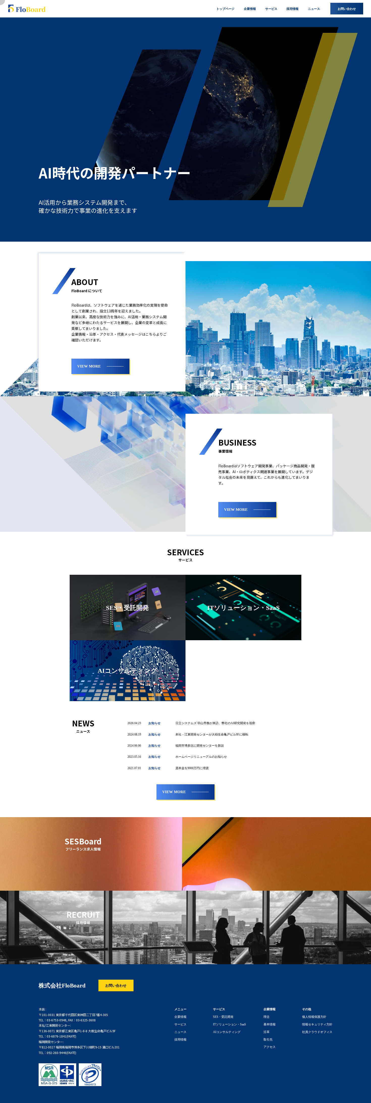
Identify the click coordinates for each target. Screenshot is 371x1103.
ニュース (180, 1031)
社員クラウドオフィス (317, 1031)
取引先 (268, 1039)
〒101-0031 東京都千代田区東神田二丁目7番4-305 (73, 1014)
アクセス (269, 1046)
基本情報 (269, 1024)
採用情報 (180, 1039)
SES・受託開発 (223, 1016)
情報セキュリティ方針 (317, 1024)
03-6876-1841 (56, 1036)
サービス (180, 1024)
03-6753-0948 (56, 1020)
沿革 (266, 1031)
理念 (266, 1016)
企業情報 (180, 1016)
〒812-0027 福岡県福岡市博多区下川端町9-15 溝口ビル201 (79, 1047)
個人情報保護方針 (314, 1016)
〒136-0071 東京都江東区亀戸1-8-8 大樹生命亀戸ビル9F (77, 1030)
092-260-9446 (56, 1052)
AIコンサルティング (227, 1031)
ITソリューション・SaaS (229, 1024)
